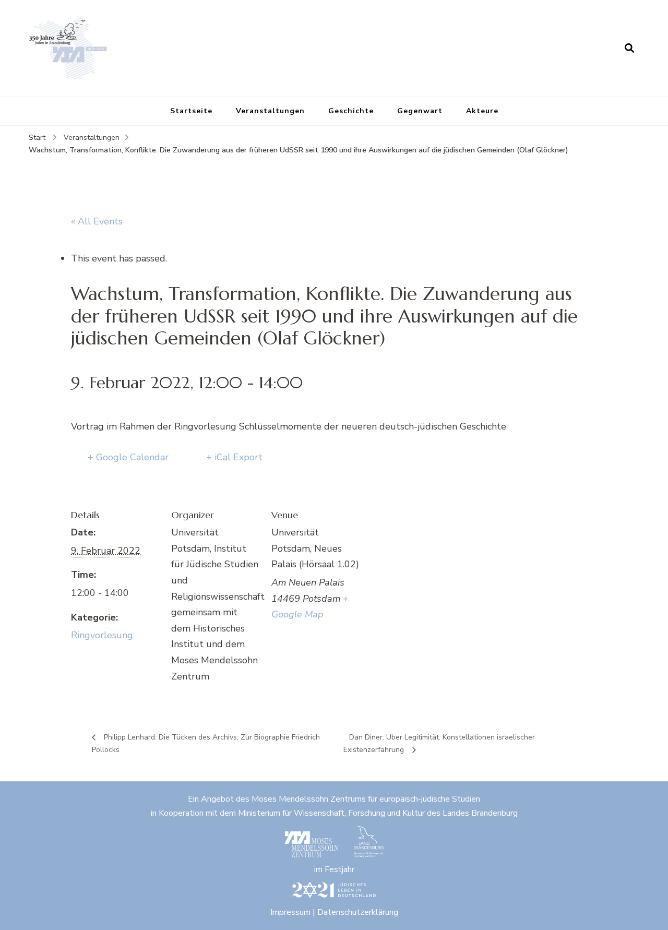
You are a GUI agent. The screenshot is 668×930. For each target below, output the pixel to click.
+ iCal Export (234, 457)
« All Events (97, 221)
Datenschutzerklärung (357, 912)
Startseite (191, 111)
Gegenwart (420, 111)
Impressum (290, 912)
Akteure (482, 111)
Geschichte (351, 111)
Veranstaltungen (270, 111)
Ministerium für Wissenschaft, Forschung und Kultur (331, 813)
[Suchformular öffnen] (629, 48)
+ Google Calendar (128, 457)
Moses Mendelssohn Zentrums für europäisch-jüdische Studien (366, 799)
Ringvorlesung (102, 635)
